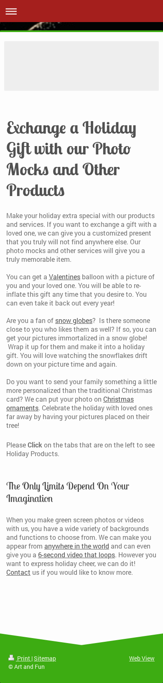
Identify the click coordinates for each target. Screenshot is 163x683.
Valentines (64, 276)
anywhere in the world (76, 545)
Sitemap (45, 658)
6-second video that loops (76, 554)
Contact (18, 572)
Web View (142, 658)
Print (23, 658)
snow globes (73, 320)
